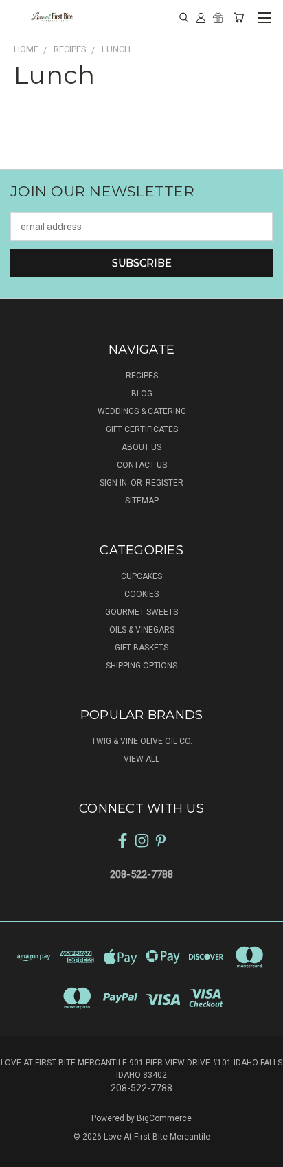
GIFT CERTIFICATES (142, 429)
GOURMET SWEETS (141, 612)
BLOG (141, 393)
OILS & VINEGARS (141, 630)
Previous (21, 1153)
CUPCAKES (141, 576)
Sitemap (142, 501)
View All (141, 759)
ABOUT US (141, 447)
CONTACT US (142, 465)
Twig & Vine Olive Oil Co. (141, 741)
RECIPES (142, 376)
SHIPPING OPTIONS (141, 665)
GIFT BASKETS (141, 648)
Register (164, 483)
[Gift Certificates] (218, 17)
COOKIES (141, 594)
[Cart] (238, 17)
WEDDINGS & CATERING (142, 411)
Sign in (114, 483)
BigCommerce (164, 1118)
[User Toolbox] (201, 17)
